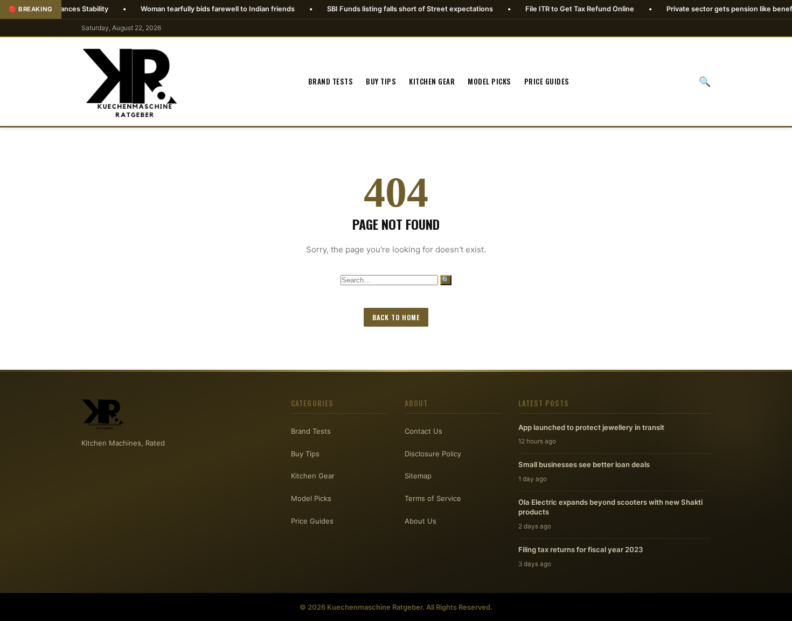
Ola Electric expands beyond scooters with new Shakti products (610, 507)
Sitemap (418, 475)
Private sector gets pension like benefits (708, 9)
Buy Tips (381, 81)
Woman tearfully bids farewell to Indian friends (192, 9)
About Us (420, 521)
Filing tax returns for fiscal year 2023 (580, 549)
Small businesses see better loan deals (584, 464)
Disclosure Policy (433, 453)
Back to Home (396, 317)
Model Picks (489, 81)
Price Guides (546, 81)
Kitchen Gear (432, 81)
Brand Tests (330, 81)
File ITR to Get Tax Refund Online (554, 9)
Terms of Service (433, 498)
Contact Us (423, 431)
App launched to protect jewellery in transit (591, 427)
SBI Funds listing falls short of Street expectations (385, 9)
